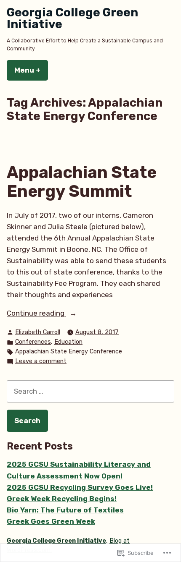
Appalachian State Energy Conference (68, 351)
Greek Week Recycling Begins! (62, 498)
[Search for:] (90, 391)
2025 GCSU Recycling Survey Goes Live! (80, 487)
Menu (31, 70)
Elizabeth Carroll (37, 332)
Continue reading (36, 313)
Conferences (33, 341)
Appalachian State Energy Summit (82, 182)
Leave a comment (41, 361)
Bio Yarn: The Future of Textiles (65, 510)
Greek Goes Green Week (51, 521)
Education (68, 341)
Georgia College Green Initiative (72, 18)
